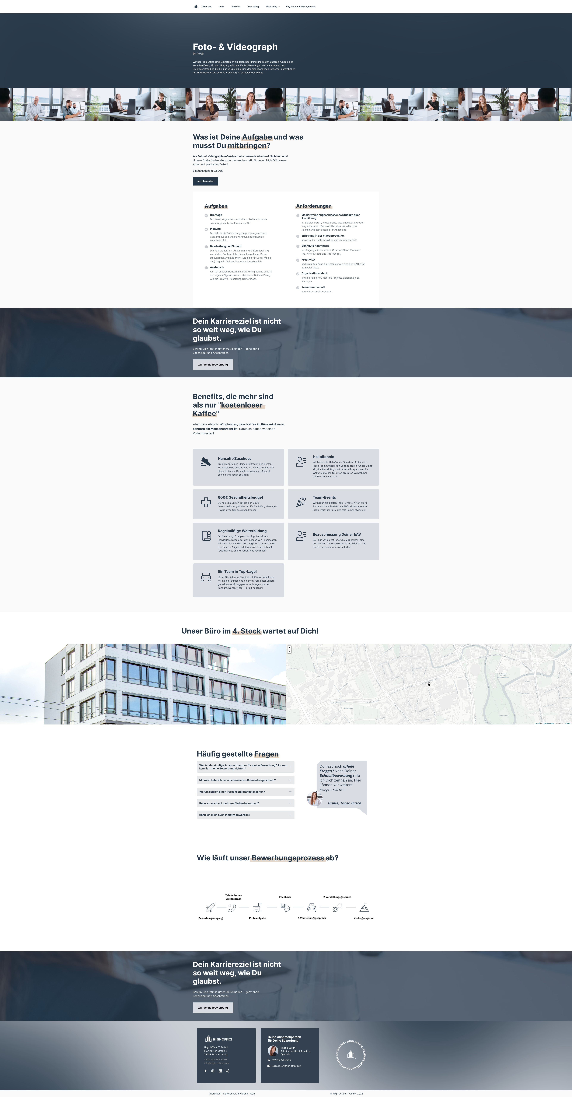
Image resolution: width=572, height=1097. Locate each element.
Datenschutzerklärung (235, 1093)
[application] (429, 684)
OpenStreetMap (548, 723)
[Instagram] (213, 1071)
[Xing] (228, 1071)
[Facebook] (206, 1071)
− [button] (289, 651)
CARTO (568, 723)
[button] (429, 684)
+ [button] (289, 647)
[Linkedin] (221, 1071)
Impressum (215, 1093)
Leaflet (537, 723)
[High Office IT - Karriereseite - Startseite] (196, 6)
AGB (252, 1093)
